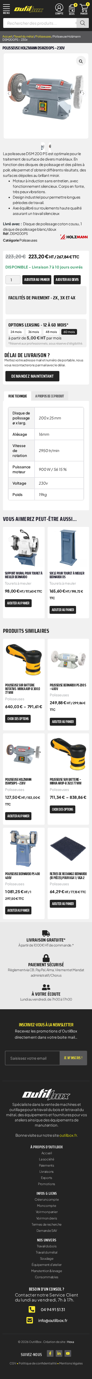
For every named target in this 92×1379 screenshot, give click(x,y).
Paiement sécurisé (46, 964)
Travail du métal (24, 36)
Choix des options (17, 718)
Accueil (7, 36)
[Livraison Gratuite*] (46, 933)
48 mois (51, 332)
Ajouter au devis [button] (67, 280)
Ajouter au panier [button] (18, 603)
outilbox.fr (68, 1135)
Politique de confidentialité (38, 1363)
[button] (8, 93)
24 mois (16, 332)
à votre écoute (46, 994)
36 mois (33, 332)
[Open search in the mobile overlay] (46, 23)
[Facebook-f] (50, 1353)
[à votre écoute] (46, 987)
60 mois (69, 332)
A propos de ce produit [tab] (49, 396)
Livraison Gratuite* (46, 940)
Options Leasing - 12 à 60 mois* (38, 325)
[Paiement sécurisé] (46, 958)
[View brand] (74, 236)
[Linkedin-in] (59, 1353)
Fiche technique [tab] (17, 396)
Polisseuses (43, 36)
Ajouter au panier (36, 280)
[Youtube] (68, 1353)
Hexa (70, 1342)
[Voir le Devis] (71, 9)
